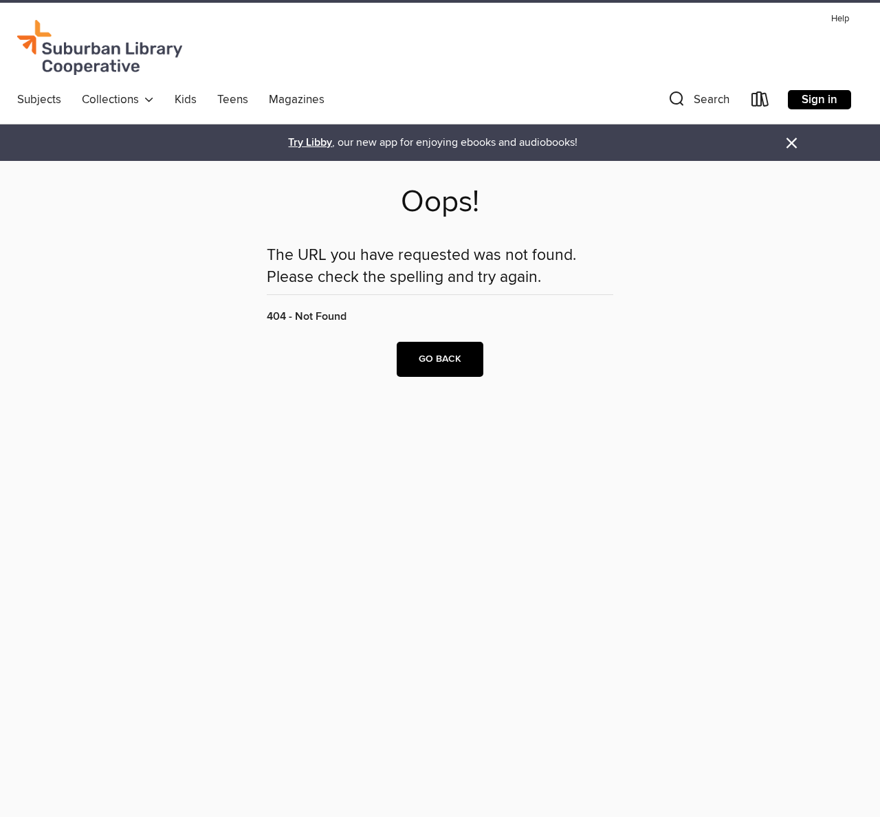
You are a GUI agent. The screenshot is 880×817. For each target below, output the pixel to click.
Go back (440, 359)
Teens (232, 99)
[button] (698, 102)
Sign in (819, 99)
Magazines (296, 99)
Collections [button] (113, 99)
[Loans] (760, 102)
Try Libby (310, 142)
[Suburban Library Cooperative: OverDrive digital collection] (99, 47)
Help (840, 19)
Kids (186, 99)
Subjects (39, 99)
